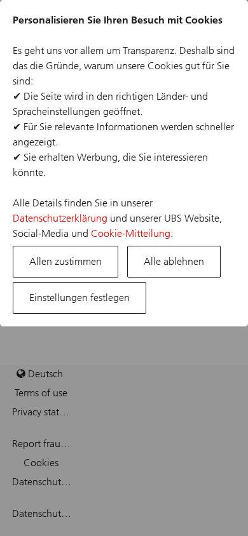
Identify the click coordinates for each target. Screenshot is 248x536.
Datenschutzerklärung (60, 218)
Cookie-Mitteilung (130, 233)
